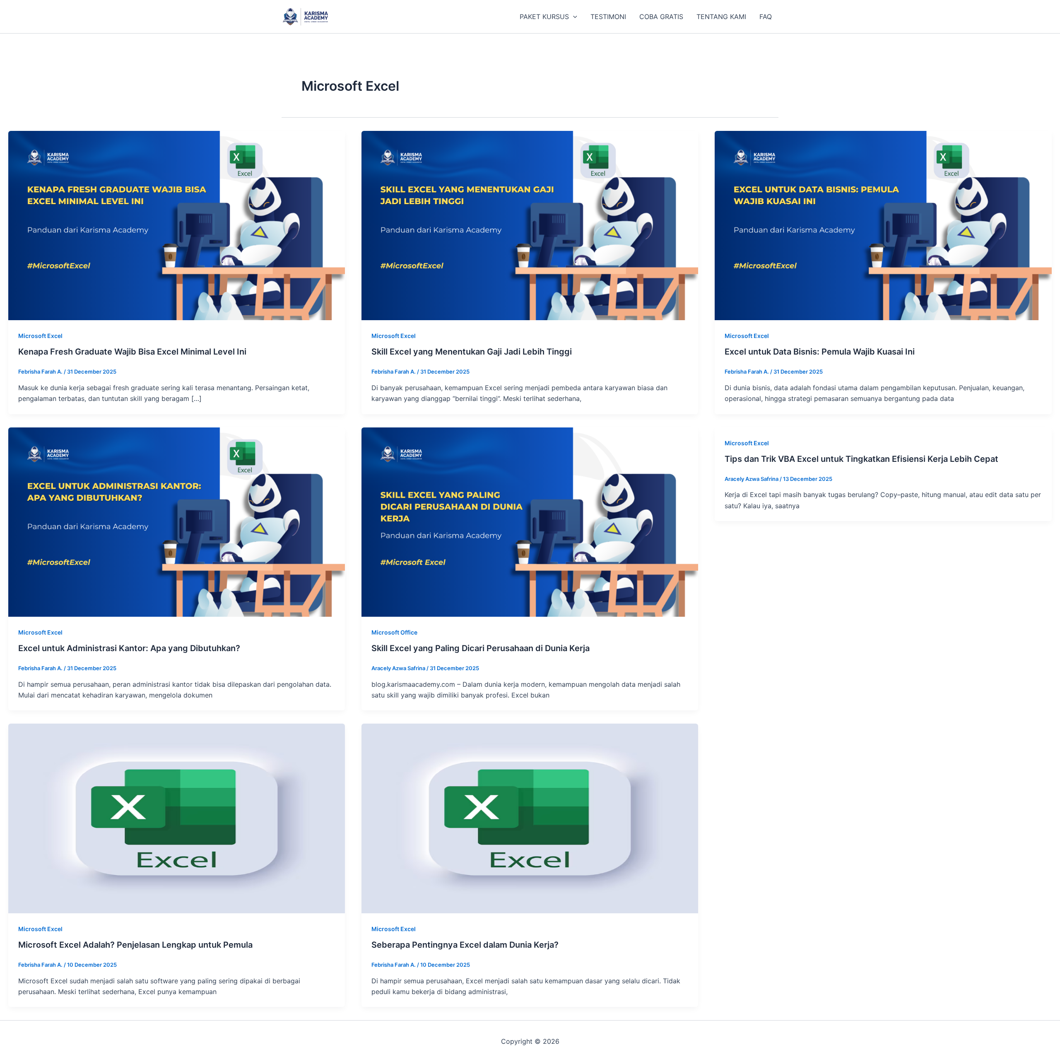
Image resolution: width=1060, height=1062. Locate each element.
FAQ (765, 16)
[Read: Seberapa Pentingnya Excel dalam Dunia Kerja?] (529, 818)
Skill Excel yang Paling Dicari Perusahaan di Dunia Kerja (480, 648)
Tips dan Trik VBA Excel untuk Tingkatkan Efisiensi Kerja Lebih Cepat (861, 459)
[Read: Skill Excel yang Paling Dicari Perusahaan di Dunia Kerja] (529, 521)
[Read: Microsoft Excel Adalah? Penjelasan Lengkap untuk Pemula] (176, 818)
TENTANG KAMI (721, 16)
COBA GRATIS (661, 16)
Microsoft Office (394, 632)
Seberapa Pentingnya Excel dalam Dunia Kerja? (465, 945)
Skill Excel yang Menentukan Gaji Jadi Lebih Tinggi (471, 352)
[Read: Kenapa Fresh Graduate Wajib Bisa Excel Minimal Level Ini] (176, 225)
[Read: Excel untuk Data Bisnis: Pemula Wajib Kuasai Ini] (883, 225)
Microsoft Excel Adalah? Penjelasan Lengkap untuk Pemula (135, 945)
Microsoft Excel (40, 335)
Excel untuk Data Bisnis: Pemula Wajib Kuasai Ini (820, 352)
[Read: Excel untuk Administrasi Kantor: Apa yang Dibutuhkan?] (176, 521)
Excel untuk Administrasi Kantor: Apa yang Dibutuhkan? (129, 648)
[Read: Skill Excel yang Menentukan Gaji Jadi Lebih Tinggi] (529, 225)
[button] (573, 16)
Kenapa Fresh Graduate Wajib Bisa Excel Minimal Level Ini (132, 352)
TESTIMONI (608, 16)
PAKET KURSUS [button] (544, 16)
